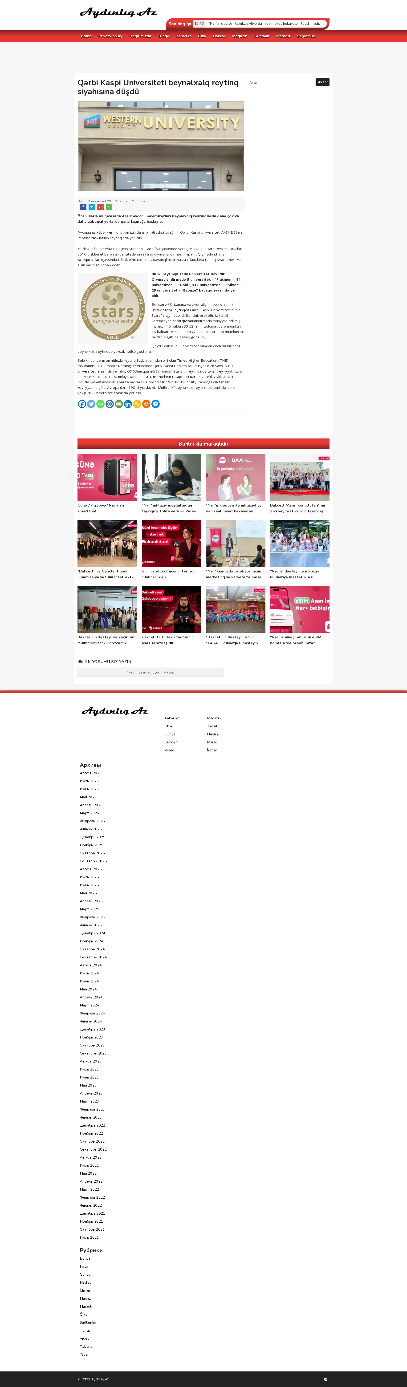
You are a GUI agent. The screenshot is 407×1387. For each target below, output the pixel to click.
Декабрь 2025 (92, 837)
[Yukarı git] (398, 1378)
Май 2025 (88, 893)
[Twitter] (91, 404)
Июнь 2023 (89, 1077)
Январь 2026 (91, 829)
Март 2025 (89, 909)
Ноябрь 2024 (91, 941)
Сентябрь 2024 (93, 957)
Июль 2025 (89, 877)
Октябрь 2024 (92, 949)
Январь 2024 (91, 1021)
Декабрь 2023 (92, 1029)
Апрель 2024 (91, 997)
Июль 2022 (89, 1165)
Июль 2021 (89, 1237)
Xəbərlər (87, 1346)
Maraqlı (86, 1306)
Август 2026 (91, 773)
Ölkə (83, 1314)
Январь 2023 (91, 1117)
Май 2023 (88, 1085)
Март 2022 (89, 1189)
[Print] (146, 404)
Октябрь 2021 (92, 1229)
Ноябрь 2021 (91, 1221)
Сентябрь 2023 (93, 1053)
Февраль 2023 (92, 1109)
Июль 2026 (89, 781)
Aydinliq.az (87, 232)
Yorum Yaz (139, 201)
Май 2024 (88, 989)
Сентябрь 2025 (93, 861)
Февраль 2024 (92, 1013)
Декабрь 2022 (92, 1125)
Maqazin (87, 1298)
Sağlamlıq (88, 1322)
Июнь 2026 (89, 789)
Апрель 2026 (91, 805)
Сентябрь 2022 (93, 1149)
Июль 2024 (89, 973)
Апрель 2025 (91, 901)
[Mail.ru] (110, 404)
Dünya (85, 1258)
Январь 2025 (91, 925)
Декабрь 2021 (92, 1213)
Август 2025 (91, 869)
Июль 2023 (89, 1069)
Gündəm (87, 1274)
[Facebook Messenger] (155, 404)
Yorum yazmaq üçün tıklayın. (150, 672)
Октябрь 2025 (92, 853)
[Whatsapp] (100, 404)
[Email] (119, 404)
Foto (84, 1266)
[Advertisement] (203, 59)
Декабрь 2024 (92, 933)
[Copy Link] (137, 404)
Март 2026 (89, 813)
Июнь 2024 (89, 981)
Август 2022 (91, 1157)
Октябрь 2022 (92, 1141)
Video (85, 1338)
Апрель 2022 (91, 1181)
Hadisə (85, 1282)
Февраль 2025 (92, 917)
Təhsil (85, 1330)
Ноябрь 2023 (91, 1037)
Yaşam (85, 1354)
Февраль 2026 (92, 821)
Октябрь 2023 (92, 1045)
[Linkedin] (128, 404)
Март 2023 (89, 1101)
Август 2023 (91, 1061)
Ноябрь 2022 (91, 1133)
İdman (85, 1290)
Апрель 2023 (91, 1093)
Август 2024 (91, 965)
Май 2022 (88, 1173)
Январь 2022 (91, 1205)
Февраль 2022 (92, 1197)
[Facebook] (82, 404)
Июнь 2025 (89, 885)
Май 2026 (88, 797)
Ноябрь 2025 (91, 845)
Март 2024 (89, 1005)
